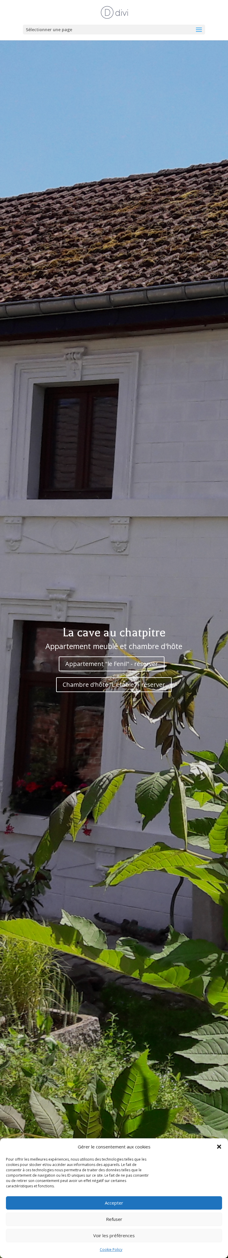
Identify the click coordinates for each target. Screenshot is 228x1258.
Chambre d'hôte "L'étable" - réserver (114, 685)
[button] (219, 1147)
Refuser (114, 1219)
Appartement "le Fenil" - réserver (111, 664)
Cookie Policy (111, 1249)
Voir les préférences (114, 1235)
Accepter (114, 1203)
